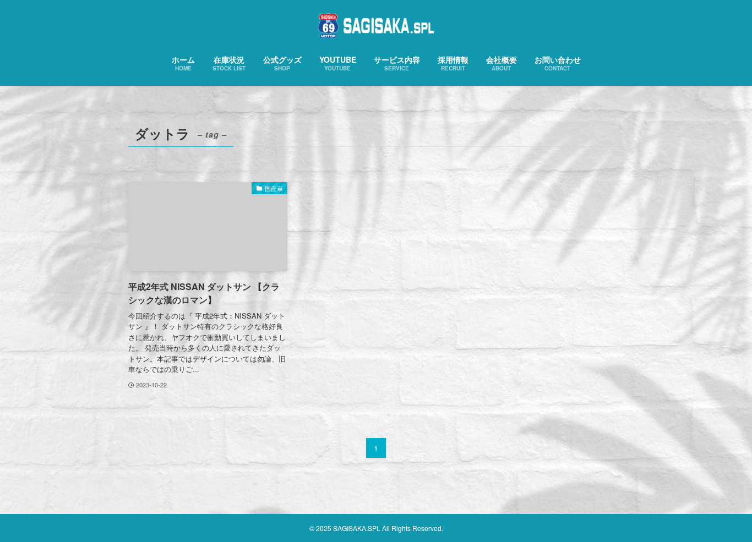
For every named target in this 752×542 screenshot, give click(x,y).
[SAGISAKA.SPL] (376, 25)
